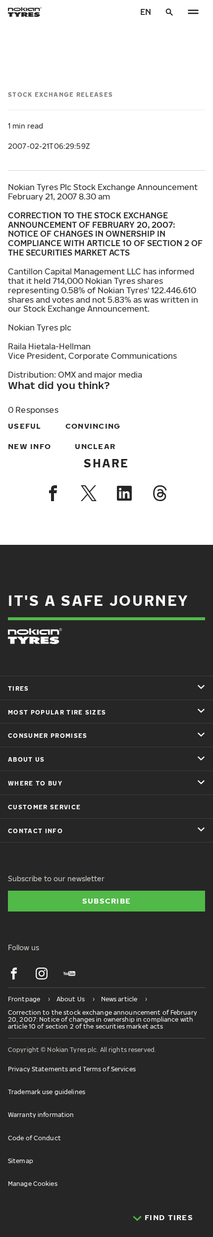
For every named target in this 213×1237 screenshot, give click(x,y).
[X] (89, 493)
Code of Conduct (34, 1138)
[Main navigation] (193, 12)
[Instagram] (41, 973)
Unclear (95, 446)
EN (145, 12)
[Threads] (160, 493)
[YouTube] (69, 973)
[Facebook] (53, 493)
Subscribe (106, 900)
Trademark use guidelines (46, 1092)
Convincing (93, 425)
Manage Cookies (32, 1183)
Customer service (44, 807)
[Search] (169, 12)
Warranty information (41, 1114)
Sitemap (20, 1161)
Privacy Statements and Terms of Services (72, 1069)
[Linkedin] (124, 493)
